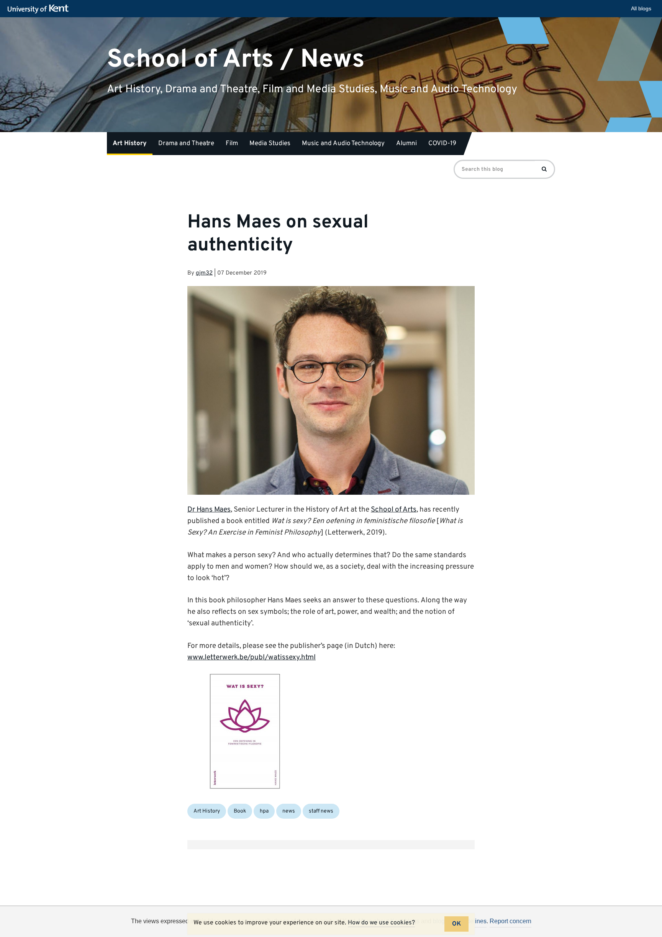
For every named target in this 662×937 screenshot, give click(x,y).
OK (456, 924)
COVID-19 (442, 143)
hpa (264, 811)
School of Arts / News (236, 59)
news (288, 811)
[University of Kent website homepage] (40, 9)
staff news (321, 811)
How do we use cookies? (381, 923)
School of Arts (393, 509)
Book (240, 811)
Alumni (406, 143)
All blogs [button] (641, 8)
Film (232, 143)
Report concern (510, 921)
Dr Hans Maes (209, 509)
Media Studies (269, 143)
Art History (130, 143)
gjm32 (204, 273)
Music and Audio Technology (343, 143)
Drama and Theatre (186, 143)
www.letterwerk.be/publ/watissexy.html (251, 657)
